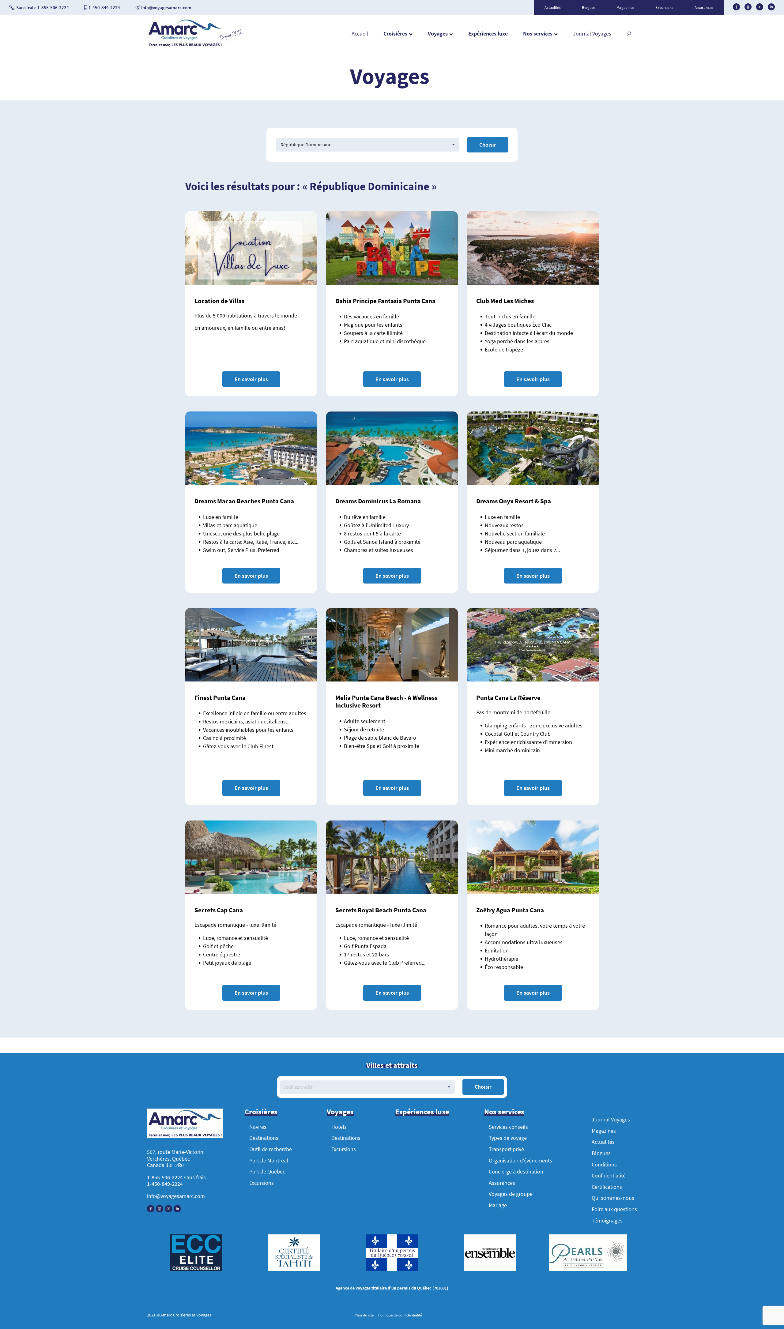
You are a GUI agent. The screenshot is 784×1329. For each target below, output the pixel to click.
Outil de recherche (270, 1149)
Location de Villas (219, 301)
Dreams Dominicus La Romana (378, 501)
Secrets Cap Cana (218, 910)
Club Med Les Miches (505, 301)
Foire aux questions (614, 1209)
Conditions (604, 1164)
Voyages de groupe (511, 1193)
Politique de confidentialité (399, 1315)
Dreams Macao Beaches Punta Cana (244, 501)
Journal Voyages (592, 33)
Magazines (625, 7)
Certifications (607, 1186)
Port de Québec (267, 1171)
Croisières (395, 33)
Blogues (588, 7)
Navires (257, 1126)
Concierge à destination (516, 1171)
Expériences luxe (488, 33)
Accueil (360, 33)
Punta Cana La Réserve (508, 697)
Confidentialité (609, 1175)
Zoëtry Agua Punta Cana (510, 910)
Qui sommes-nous (613, 1197)
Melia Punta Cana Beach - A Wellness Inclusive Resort (386, 701)
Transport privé (506, 1149)
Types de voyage (508, 1137)
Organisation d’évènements (520, 1160)
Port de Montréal (268, 1160)
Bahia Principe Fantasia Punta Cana (385, 301)
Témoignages (607, 1220)
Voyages (438, 33)
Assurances (704, 7)
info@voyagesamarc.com (176, 1195)
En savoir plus (251, 379)
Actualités (552, 7)
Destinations (263, 1137)
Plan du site (365, 1315)
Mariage (498, 1205)
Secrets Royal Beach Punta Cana (380, 910)
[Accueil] (185, 45)
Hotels (339, 1126)
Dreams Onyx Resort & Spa (513, 501)
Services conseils (508, 1126)
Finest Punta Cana (220, 697)
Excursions (664, 7)
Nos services (537, 33)
